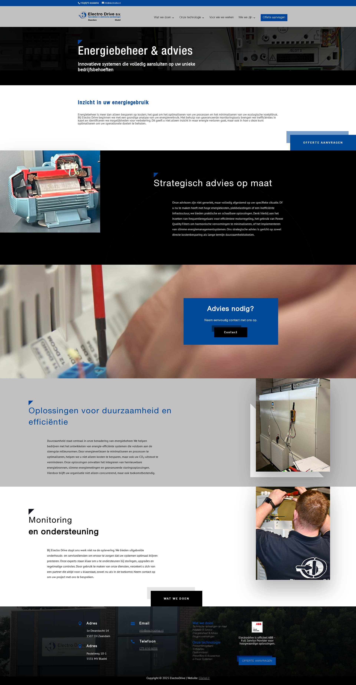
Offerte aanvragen (274, 17)
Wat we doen (162, 17)
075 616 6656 (148, 649)
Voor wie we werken (222, 17)
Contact (231, 332)
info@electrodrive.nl (151, 631)
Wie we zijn (245, 17)
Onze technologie (190, 17)
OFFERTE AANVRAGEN (257, 661)
